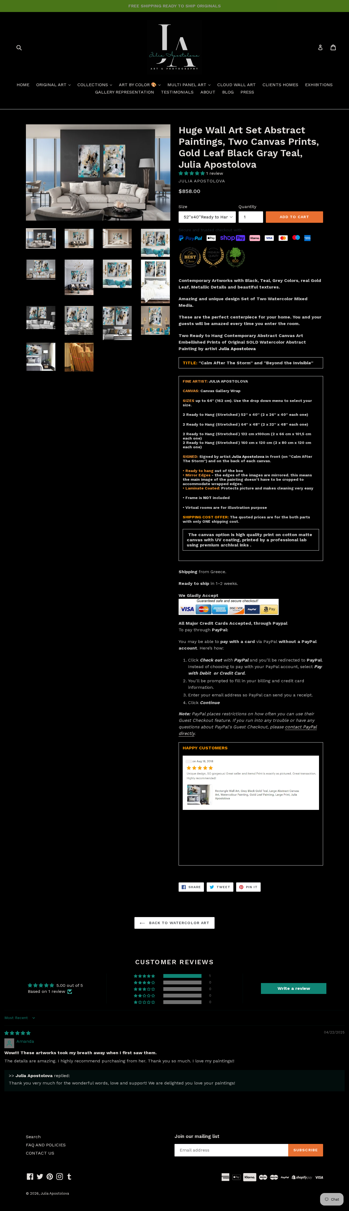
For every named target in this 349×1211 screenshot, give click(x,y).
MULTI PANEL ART (187, 84)
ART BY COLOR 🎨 (138, 84)
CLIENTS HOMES (280, 84)
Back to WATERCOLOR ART (179, 923)
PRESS (247, 92)
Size (183, 206)
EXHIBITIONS (319, 84)
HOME (23, 84)
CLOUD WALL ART (236, 84)
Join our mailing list (196, 1136)
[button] (192, 173)
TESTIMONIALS (177, 92)
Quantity (247, 206)
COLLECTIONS (93, 84)
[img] (17, 1033)
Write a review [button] (294, 988)
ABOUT (207, 92)
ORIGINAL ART (52, 84)
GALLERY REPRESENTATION (124, 92)
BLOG (228, 92)
